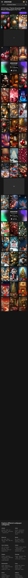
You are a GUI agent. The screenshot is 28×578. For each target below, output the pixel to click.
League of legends (6, 575)
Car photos (4, 549)
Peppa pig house (9, 566)
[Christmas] (5, 22)
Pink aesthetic (5, 557)
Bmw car (9, 549)
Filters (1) (22, 12)
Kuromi (16, 530)
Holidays (17, 572)
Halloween (17, 574)
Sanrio (22, 532)
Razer (18, 539)
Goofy (22, 569)
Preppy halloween (19, 577)
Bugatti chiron (5, 551)
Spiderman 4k (18, 551)
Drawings (17, 554)
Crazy (20, 566)
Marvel (24, 547)
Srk (2, 539)
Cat (9, 530)
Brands (16, 537)
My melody (17, 532)
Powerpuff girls (18, 549)
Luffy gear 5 (21, 531)
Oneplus (22, 541)
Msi (16, 539)
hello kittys (17, 541)
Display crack (18, 568)
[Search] (25, 4)
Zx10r (7, 548)
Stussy (22, 539)
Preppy (3, 556)
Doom (7, 577)
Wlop (17, 557)
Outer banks (5, 568)
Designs (3, 554)
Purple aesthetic (5, 560)
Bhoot (8, 539)
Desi (7, 540)
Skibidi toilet (18, 565)
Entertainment (5, 563)
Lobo (23, 551)
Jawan (3, 541)
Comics (16, 545)
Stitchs (20, 547)
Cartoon (17, 547)
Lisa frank (23, 558)
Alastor (16, 533)
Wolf (7, 530)
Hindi (5, 539)
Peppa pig (7, 565)
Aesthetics (8, 556)
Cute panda (10, 531)
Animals (3, 528)
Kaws (8, 558)
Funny (16, 563)
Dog (2, 531)
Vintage (4, 558)
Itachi (16, 531)
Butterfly (3, 530)
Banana (16, 566)
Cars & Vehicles (5, 545)
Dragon (16, 556)
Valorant (3, 577)
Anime (16, 528)
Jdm (3, 547)
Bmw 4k (3, 548)
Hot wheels (6, 547)
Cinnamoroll (21, 530)
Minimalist (11, 557)
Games (3, 572)
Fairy (25, 556)
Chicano (20, 557)
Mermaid (21, 556)
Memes (22, 565)
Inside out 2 (4, 569)
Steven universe (19, 548)
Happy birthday (18, 575)
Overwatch (4, 574)
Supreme (21, 540)
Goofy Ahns (17, 569)
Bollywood (4, 537)
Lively (3, 565)
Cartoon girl (17, 558)
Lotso (8, 569)
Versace (17, 540)
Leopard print (5, 532)
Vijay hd (3, 540)
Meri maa (11, 540)
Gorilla (5, 531)
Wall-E (3, 566)
